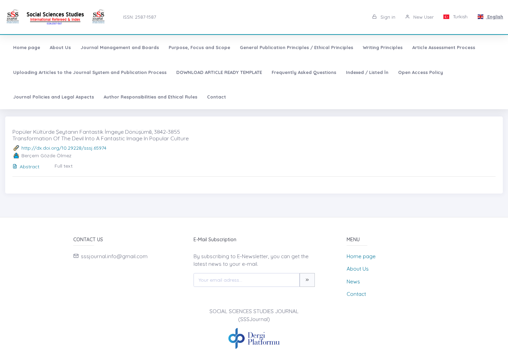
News (353, 281)
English (494, 16)
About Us (60, 47)
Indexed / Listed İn (367, 72)
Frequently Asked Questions (304, 72)
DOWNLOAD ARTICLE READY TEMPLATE (219, 72)
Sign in (387, 17)
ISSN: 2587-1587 (139, 17)
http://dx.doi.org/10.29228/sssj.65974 (63, 148)
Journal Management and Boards (120, 47)
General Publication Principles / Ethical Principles (296, 47)
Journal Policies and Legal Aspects (53, 97)
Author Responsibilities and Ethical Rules (150, 97)
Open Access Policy (420, 72)
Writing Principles (383, 47)
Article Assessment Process (443, 47)
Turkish (460, 16)
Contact (216, 97)
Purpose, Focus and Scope (199, 47)
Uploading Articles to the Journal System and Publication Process (90, 72)
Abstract (29, 166)
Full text (64, 166)
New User (423, 17)
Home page (26, 47)
